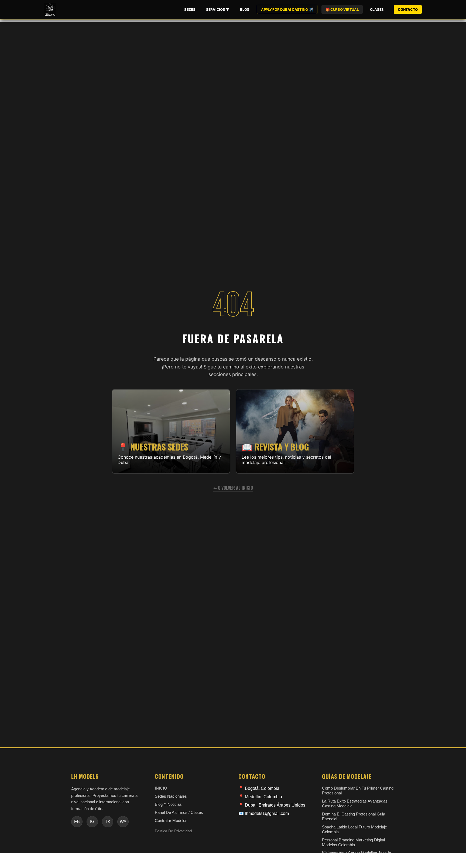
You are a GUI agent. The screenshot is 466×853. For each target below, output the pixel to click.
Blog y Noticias (168, 804)
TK (108, 821)
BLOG (244, 9)
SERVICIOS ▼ (217, 9)
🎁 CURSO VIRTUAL (342, 9)
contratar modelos (171, 820)
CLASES (377, 9)
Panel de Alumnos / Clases (179, 812)
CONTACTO (408, 9)
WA (123, 821)
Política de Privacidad (173, 831)
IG (92, 821)
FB (77, 821)
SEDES (190, 9)
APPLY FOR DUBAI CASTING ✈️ (287, 9)
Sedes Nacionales (171, 796)
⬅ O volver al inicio (233, 488)
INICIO (161, 788)
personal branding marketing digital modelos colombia (353, 842)
